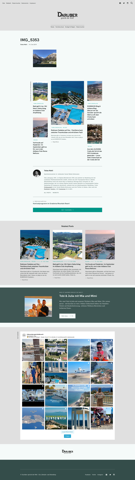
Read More (56, 142)
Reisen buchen (16, 3)
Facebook (47, 189)
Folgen (67, 436)
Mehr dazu (65, 316)
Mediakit (8, 3)
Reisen (52, 27)
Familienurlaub (59, 27)
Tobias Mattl (23, 44)
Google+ (53, 189)
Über (3, 3)
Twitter (94, 474)
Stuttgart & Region (70, 27)
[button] (33, 350)
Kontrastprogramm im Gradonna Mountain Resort (51, 203)
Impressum (33, 3)
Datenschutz (24, 3)
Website (56, 192)
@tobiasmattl (48, 187)
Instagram (62, 189)
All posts (47, 192)
